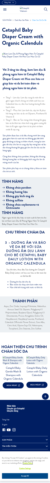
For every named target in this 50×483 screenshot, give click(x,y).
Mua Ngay (12, 385)
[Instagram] (14, 430)
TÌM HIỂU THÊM (9, 446)
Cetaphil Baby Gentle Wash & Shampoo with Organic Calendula (13, 373)
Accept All (25, 476)
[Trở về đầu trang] (45, 396)
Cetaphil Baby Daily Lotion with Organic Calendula (37, 371)
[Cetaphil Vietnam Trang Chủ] (26, 9)
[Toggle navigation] (5, 9)
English (4, 424)
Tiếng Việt (5, 420)
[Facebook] (3, 429)
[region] (25, 466)
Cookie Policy (27, 463)
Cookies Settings (25, 468)
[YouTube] (9, 430)
